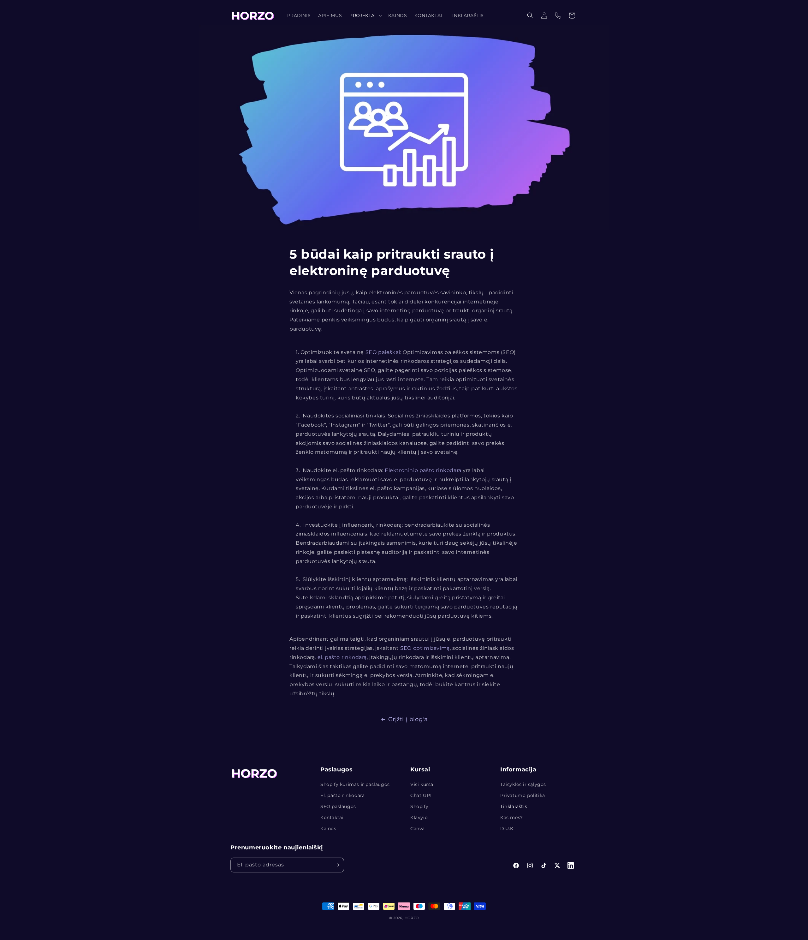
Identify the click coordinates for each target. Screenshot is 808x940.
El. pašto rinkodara (342, 795)
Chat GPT (421, 795)
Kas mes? (511, 817)
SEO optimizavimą (425, 648)
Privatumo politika (522, 795)
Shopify (419, 806)
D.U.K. (507, 828)
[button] (365, 15)
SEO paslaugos (338, 806)
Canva (417, 828)
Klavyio (419, 817)
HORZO (412, 918)
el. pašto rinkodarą (342, 657)
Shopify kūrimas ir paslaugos (355, 784)
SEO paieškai (382, 352)
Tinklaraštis (513, 806)
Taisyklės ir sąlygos (523, 784)
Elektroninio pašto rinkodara (423, 470)
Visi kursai (422, 784)
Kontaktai (331, 817)
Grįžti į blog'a (408, 719)
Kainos (328, 828)
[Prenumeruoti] (337, 865)
